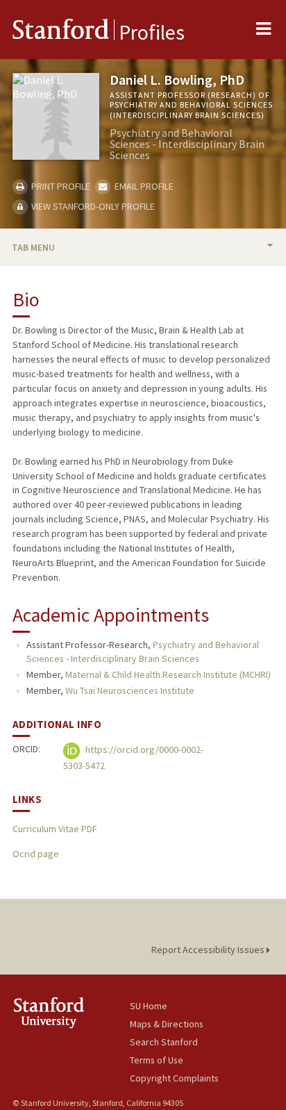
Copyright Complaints (174, 1078)
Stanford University (71, 1012)
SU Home (148, 1006)
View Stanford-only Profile (92, 206)
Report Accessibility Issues (209, 949)
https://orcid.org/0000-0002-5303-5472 (133, 757)
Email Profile (142, 186)
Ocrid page (35, 853)
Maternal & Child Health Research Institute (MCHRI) (168, 674)
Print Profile (59, 186)
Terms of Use (156, 1060)
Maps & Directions (166, 1024)
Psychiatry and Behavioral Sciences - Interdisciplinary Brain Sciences (142, 651)
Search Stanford (164, 1042)
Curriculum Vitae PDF (54, 828)
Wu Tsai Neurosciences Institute (129, 690)
